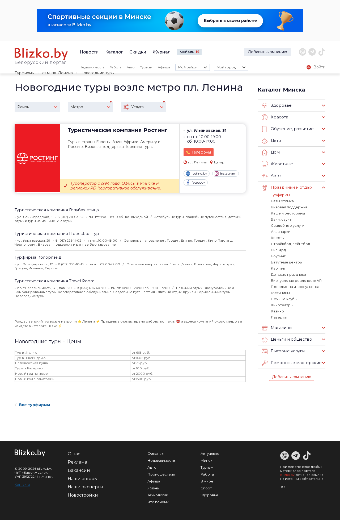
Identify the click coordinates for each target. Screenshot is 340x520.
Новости (89, 52)
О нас (74, 453)
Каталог (114, 52)
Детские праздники (288, 274)
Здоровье (209, 495)
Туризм (146, 67)
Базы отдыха (282, 201)
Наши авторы (83, 478)
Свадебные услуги (287, 225)
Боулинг (278, 256)
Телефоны (201, 152)
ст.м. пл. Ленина (57, 73)
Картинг (278, 268)
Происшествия (161, 474)
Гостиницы (280, 293)
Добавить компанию (267, 51)
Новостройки (83, 495)
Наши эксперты (85, 486)
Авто (131, 67)
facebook (198, 182)
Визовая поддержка (289, 207)
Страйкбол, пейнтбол (290, 244)
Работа (115, 67)
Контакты (22, 484)
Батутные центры (287, 262)
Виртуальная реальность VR (296, 280)
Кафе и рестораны (288, 213)
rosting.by (199, 173)
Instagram (228, 173)
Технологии (157, 495)
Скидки (137, 52)
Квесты (277, 238)
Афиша (164, 67)
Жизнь (153, 488)
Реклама (77, 462)
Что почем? (158, 502)
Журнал (162, 52)
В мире (207, 481)
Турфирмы (25, 73)
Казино (277, 311)
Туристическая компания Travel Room (55, 280)
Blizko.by (287, 475)
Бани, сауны (281, 219)
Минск (206, 460)
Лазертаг (279, 317)
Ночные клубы (284, 299)
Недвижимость (92, 67)
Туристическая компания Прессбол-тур (57, 233)
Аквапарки (280, 231)
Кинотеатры (282, 305)
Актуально (210, 453)
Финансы (155, 453)
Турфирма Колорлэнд (38, 257)
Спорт (206, 488)
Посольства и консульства (295, 286)
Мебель (187, 52)
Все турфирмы (34, 404)
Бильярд (278, 250)
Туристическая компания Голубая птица (57, 209)
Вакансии (79, 470)
